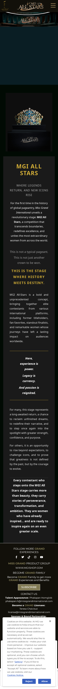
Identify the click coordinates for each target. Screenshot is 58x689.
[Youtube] (42, 557)
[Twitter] (22, 557)
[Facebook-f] (16, 557)
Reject (29, 681)
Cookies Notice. (15, 675)
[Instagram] (35, 557)
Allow (44, 681)
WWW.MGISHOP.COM (29, 567)
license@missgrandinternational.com (29, 612)
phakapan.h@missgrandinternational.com (29, 601)
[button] (53, 5)
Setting (18, 661)
